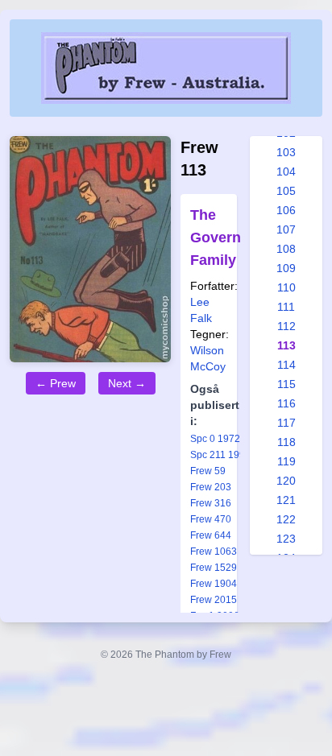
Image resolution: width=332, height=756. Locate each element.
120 (286, 480)
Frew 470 (210, 519)
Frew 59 (208, 471)
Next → (127, 383)
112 (286, 326)
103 (286, 152)
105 (286, 190)
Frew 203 (210, 487)
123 (286, 538)
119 (286, 461)
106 (286, 210)
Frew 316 (210, 503)
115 (286, 384)
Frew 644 (210, 535)
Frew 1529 (213, 567)
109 (286, 268)
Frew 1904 (213, 583)
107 (286, 229)
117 (286, 422)
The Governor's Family (228, 237)
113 (286, 345)
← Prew (55, 383)
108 (286, 248)
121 (286, 500)
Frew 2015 (213, 599)
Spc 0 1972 (215, 438)
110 (286, 287)
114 (286, 364)
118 (286, 442)
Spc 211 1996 (220, 455)
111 (286, 306)
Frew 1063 (213, 551)
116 (286, 403)
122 (286, 519)
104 (286, 171)
